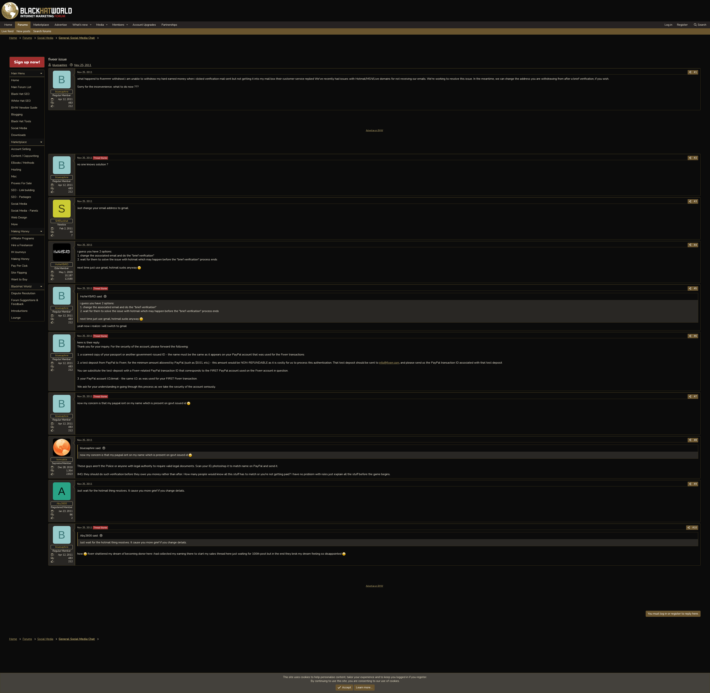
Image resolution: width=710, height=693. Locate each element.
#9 (695, 484)
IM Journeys (18, 252)
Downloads (18, 135)
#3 (695, 201)
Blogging (17, 114)
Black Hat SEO (20, 94)
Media (100, 25)
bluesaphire (60, 65)
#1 (695, 72)
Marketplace (41, 25)
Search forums (42, 31)
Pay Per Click (19, 266)
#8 (695, 440)
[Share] (690, 72)
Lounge (16, 318)
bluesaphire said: (90, 448)
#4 (695, 245)
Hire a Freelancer (22, 245)
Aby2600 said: (89, 535)
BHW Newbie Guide (24, 107)
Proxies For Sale (21, 183)
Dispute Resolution (23, 293)
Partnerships (169, 25)
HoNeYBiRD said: (91, 296)
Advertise (61, 25)
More (14, 224)
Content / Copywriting (25, 156)
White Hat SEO (21, 101)
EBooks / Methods (22, 163)
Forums (23, 25)
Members (118, 25)
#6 (695, 336)
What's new (80, 25)
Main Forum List (21, 87)
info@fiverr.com (389, 363)
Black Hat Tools (21, 121)
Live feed (7, 31)
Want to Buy (19, 279)
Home (8, 25)
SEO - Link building (23, 190)
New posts (23, 31)
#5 (695, 288)
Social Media (19, 128)
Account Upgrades (144, 25)
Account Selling (21, 149)
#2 (695, 158)
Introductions (19, 311)
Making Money (20, 259)
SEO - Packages (21, 197)
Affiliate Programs (22, 238)
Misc (14, 176)
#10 (694, 527)
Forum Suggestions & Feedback (24, 302)
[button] (90, 24)
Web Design (19, 217)
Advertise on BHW (374, 130)
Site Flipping (19, 272)
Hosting (16, 169)
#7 (695, 396)
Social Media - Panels (24, 211)
